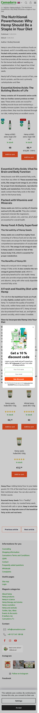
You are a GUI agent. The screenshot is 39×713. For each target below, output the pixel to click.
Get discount (18, 379)
